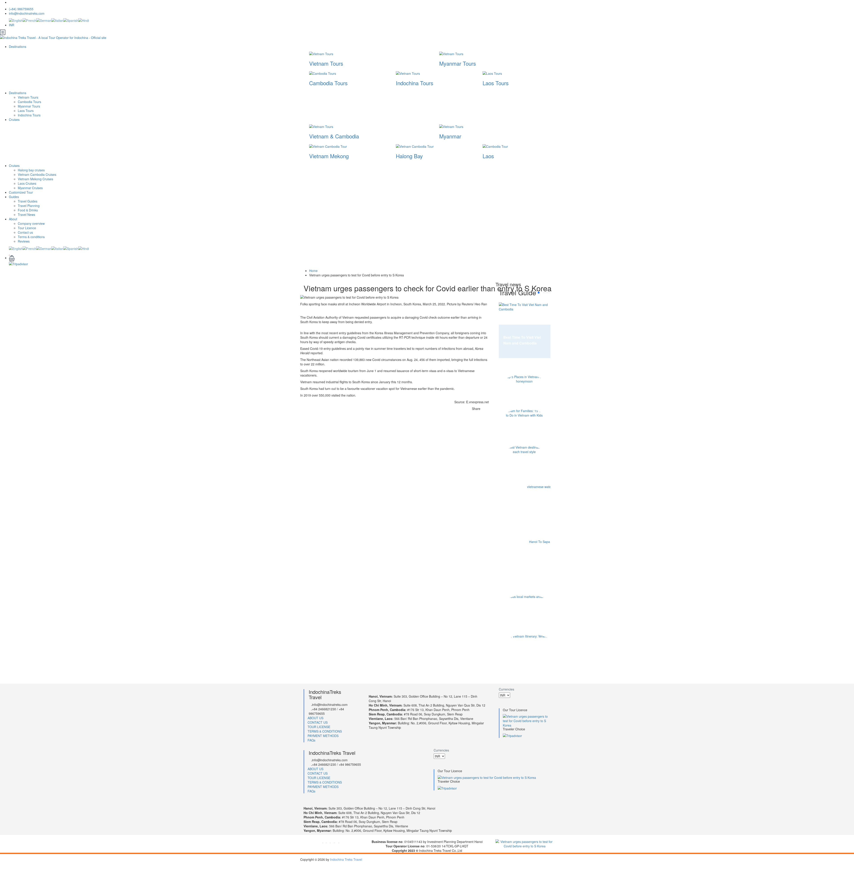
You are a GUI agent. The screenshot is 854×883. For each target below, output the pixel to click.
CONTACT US (318, 722)
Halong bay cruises (31, 170)
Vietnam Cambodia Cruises (37, 174)
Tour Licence (27, 228)
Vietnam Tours (326, 63)
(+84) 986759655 (21, 9)
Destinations (18, 46)
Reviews (24, 241)
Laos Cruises (27, 183)
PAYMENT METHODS (323, 735)
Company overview (31, 223)
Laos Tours (496, 83)
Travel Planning (29, 205)
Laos (488, 156)
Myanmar (450, 136)
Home (313, 270)
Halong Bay (409, 156)
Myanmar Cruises (30, 188)
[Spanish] (70, 20)
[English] (16, 20)
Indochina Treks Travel (346, 859)
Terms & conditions (31, 237)
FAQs (311, 740)
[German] (43, 20)
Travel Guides (27, 201)
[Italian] (57, 20)
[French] (29, 20)
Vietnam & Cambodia (334, 136)
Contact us (25, 232)
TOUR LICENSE (319, 727)
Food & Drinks (28, 210)
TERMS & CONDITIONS (325, 731)
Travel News (26, 214)
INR (12, 25)
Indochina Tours (414, 83)
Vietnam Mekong (329, 156)
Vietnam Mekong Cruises (35, 179)
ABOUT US (315, 718)
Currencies (506, 689)
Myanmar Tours (457, 63)
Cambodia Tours (328, 83)
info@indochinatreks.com (26, 13)
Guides (14, 196)
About (13, 219)
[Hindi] (83, 20)
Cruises (14, 119)
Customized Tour (21, 192)
